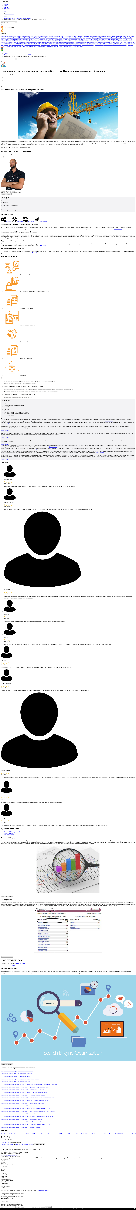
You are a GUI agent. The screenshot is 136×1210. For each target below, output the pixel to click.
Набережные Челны (53, 40)
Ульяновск (116, 45)
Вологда (21, 38)
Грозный (31, 38)
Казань (2, 39)
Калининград (8, 39)
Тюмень (105, 45)
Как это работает (8, 833)
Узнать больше (118, 229)
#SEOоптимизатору (126, 1133)
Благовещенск (91, 36)
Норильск (83, 42)
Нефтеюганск (92, 40)
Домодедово (65, 38)
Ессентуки (88, 38)
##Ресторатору (72, 1133)
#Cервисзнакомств (99, 1133)
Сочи (42, 45)
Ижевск (118, 38)
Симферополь (31, 45)
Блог (5, 11)
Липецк (130, 39)
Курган (118, 39)
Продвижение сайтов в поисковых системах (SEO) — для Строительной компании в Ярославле (26, 1108)
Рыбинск (94, 43)
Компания (6, 9)
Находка (71, 40)
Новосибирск (37, 42)
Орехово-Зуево (127, 42)
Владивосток (117, 36)
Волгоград (3, 38)
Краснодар (106, 39)
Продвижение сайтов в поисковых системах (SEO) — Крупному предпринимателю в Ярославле (27, 1116)
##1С (2, 1133)
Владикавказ (124, 36)
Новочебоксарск (46, 42)
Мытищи (45, 40)
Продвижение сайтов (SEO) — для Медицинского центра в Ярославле (20, 1079)
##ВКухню (29, 1133)
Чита (35, 46)
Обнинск (94, 42)
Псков (53, 43)
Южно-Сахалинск (67, 46)
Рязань (98, 43)
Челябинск (19, 46)
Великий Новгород (108, 36)
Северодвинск (4, 45)
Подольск (41, 43)
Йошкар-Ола (128, 38)
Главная (6, 16)
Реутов (75, 43)
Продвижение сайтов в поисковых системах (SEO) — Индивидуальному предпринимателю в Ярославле (29, 1084)
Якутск (74, 46)
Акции (5, 5)
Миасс (26, 40)
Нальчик (66, 40)
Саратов (126, 43)
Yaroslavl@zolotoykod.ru (7, 1150)
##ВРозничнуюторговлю (52, 1133)
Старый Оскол (54, 45)
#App (93, 1133)
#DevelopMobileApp (109, 1133)
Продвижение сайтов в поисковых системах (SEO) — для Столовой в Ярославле (22, 1105)
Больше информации (82, 1208)
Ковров (60, 39)
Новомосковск (22, 42)
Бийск (85, 36)
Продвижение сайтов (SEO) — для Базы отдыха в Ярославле (17, 1071)
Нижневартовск (101, 40)
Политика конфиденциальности (9, 1155)
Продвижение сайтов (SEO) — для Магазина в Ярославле (16, 1073)
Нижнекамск (109, 40)
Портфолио (7, 8)
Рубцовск (88, 43)
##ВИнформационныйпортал (18, 1133)
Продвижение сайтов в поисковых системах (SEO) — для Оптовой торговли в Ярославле (25, 1087)
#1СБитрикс (88, 1133)
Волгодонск (10, 38)
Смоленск (37, 45)
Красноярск (112, 39)
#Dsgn (116, 1133)
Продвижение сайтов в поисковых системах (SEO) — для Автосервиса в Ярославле (23, 1121)
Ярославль (79, 46)
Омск (112, 42)
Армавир (24, 36)
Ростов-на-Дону (81, 43)
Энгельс (60, 46)
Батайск (66, 36)
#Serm (133, 1133)
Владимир (131, 36)
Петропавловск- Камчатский (31, 43)
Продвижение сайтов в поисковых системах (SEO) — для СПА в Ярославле (21, 1119)
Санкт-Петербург (114, 43)
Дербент (36, 38)
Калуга (14, 39)
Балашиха (56, 36)
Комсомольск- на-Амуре (74, 39)
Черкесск (31, 46)
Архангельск (34, 36)
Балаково (50, 36)
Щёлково (43, 46)
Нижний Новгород (118, 40)
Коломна (64, 39)
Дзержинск (42, 38)
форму (13, 965)
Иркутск (122, 38)
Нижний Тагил (127, 40)
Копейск (83, 39)
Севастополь (131, 43)
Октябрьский (106, 42)
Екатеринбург (78, 38)
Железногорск (95, 38)
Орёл (115, 42)
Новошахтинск (63, 42)
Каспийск (35, 39)
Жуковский (102, 38)
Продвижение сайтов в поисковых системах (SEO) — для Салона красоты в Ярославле (24, 1100)
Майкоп (16, 40)
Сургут (68, 45)
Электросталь (49, 46)
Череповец (25, 46)
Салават (102, 43)
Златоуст (108, 38)
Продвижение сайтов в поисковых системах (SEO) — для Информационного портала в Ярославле (27, 1097)
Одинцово (100, 42)
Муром (41, 40)
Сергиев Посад (17, 45)
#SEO (119, 1133)
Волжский (16, 38)
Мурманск (36, 40)
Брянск (101, 36)
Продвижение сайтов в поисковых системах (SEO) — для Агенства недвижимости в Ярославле (26, 1124)
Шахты (39, 46)
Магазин (6, 4)
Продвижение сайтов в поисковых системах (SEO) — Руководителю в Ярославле (23, 1095)
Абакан (3, 36)
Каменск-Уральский (21, 39)
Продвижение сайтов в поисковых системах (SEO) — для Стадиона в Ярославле (22, 1103)
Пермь (13, 43)
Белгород (70, 36)
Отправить (48, 1207)
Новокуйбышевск (13, 42)
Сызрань (72, 45)
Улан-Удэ (110, 45)
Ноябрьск (89, 42)
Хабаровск (130, 45)
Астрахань (41, 36)
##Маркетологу (63, 1133)
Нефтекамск (85, 40)
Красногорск (99, 39)
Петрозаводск (19, 43)
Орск (132, 42)
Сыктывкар (78, 45)
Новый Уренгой (71, 42)
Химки (8, 46)
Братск (97, 36)
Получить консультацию (7, 896)
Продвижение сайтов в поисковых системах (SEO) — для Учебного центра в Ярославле (24, 1113)
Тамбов (89, 45)
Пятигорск (64, 43)
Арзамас (19, 36)
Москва (31, 40)
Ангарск (14, 36)
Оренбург (119, 42)
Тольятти (97, 45)
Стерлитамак (62, 45)
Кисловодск (54, 39)
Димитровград (49, 38)
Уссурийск (122, 45)
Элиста (56, 46)
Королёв (88, 39)
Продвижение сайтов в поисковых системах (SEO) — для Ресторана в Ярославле (22, 1089)
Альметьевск (8, 36)
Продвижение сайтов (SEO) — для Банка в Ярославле (15, 1076)
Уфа (126, 45)
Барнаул (61, 36)
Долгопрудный (57, 38)
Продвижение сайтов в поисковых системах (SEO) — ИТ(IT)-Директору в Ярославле (24, 1092)
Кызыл (125, 39)
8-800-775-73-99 (20, 963)
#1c (82, 1133)
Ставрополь (47, 45)
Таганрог (84, 45)
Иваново (113, 38)
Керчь (45, 39)
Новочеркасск (54, 42)
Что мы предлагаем (9, 834)
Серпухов (24, 45)
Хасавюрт (3, 46)
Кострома (93, 39)
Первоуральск (8, 43)
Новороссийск (30, 42)
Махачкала (22, 40)
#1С (84, 1133)
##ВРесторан (42, 1133)
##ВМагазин (35, 1133)
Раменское (70, 43)
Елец (84, 38)
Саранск (121, 43)
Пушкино (58, 43)
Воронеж (26, 38)
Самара (107, 43)
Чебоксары (13, 46)
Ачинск (46, 36)
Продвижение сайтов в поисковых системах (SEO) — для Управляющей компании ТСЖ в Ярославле (28, 1111)
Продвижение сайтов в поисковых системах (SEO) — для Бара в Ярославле (21, 1127)
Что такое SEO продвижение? (12, 832)
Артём (28, 36)
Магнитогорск (10, 40)
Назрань (61, 40)
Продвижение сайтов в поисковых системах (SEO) (17, 18)
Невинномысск (78, 40)
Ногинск (78, 42)
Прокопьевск (48, 43)
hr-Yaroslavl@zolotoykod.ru (45, 1190)
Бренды (6, 7)
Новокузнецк (4, 42)
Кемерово (41, 39)
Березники (80, 36)
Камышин (30, 39)
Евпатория (72, 38)
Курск (121, 39)
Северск (11, 45)
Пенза (2, 43)
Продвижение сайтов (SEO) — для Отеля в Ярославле (15, 1081)
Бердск (75, 36)
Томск (101, 45)
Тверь (92, 45)
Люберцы (3, 40)
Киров (49, 39)
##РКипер (78, 1133)
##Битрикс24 (6, 1133)
